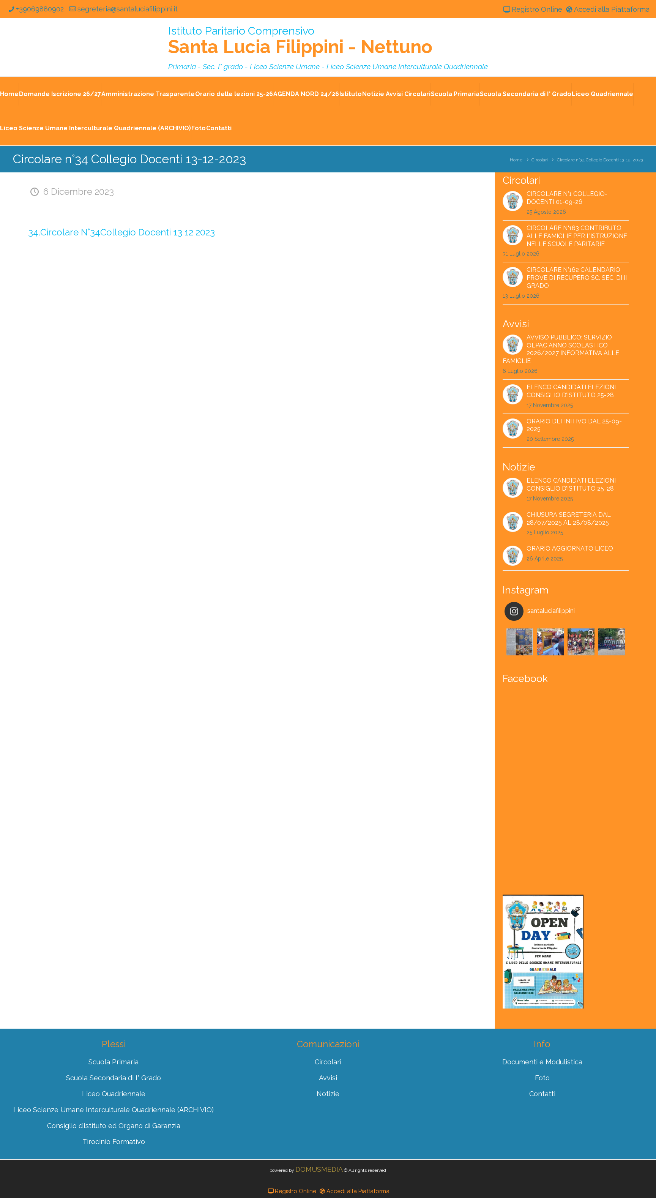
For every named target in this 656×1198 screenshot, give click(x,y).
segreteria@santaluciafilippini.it (127, 9)
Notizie (328, 1094)
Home (9, 94)
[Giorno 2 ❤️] (581, 641)
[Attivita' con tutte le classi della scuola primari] (550, 641)
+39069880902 (40, 9)
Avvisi (328, 1078)
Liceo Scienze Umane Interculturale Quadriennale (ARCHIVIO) (95, 128)
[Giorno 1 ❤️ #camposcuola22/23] (611, 641)
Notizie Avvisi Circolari (396, 94)
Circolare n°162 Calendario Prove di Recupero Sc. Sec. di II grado (577, 277)
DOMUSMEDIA (319, 1169)
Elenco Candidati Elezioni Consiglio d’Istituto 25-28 (571, 391)
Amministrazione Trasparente (148, 94)
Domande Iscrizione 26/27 (60, 94)
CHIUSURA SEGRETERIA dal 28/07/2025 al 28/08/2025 (569, 518)
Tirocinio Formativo (113, 1142)
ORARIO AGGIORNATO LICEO (570, 548)
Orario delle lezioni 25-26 (234, 94)
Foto (198, 128)
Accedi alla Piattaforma (612, 9)
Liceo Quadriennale (602, 94)
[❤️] (519, 641)
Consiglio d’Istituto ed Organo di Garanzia (113, 1126)
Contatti (219, 128)
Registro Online (537, 9)
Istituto (350, 94)
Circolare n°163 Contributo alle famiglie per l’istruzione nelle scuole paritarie (577, 236)
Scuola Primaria (455, 94)
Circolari (539, 160)
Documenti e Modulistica (542, 1062)
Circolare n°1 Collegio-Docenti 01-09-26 (567, 197)
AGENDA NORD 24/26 (306, 94)
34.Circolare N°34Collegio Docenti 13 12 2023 (121, 232)
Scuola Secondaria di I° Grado (525, 94)
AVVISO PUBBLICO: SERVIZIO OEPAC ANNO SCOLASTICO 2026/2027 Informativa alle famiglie (561, 349)
